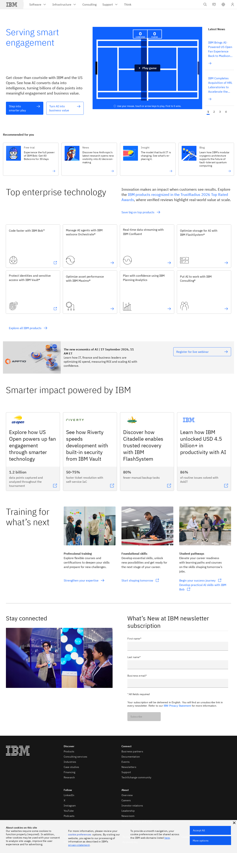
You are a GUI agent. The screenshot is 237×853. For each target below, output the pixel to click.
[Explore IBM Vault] (55, 309)
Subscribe (136, 716)
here (167, 837)
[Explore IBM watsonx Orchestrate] (112, 263)
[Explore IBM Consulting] (226, 309)
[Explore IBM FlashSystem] (226, 263)
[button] (223, 4)
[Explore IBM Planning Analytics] (169, 309)
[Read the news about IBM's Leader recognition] (215, 171)
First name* (134, 638)
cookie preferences (79, 834)
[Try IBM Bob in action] (39, 171)
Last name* (134, 657)
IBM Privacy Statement (177, 705)
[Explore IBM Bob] (55, 263)
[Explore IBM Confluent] (169, 263)
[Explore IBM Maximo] (112, 309)
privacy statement (79, 845)
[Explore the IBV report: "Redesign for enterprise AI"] (98, 171)
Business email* (137, 675)
